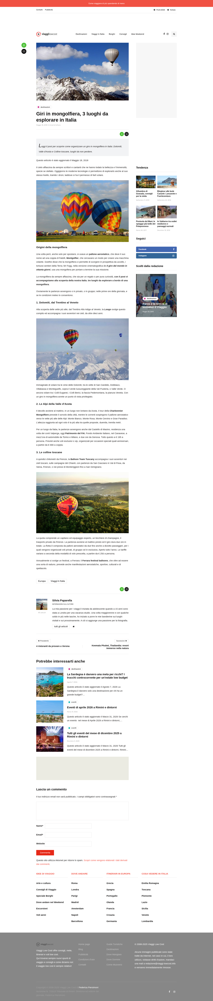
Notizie (173, 10)
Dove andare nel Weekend (50, 902)
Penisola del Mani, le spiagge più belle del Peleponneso (145, 223)
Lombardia (147, 921)
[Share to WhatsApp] (122, 134)
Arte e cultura (43, 883)
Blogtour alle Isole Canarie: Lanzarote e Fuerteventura (167, 193)
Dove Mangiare (114, 954)
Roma (74, 883)
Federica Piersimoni (88, 987)
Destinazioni (81, 34)
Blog (80, 949)
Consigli (123, 34)
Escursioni (42, 908)
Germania (111, 921)
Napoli (74, 915)
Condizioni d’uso (86, 959)
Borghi (112, 34)
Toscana (146, 889)
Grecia (109, 883)
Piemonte (147, 896)
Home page (84, 944)
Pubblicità (49, 10)
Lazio (144, 902)
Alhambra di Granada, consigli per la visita (144, 193)
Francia (110, 908)
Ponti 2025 (160, 10)
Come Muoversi (114, 964)
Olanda (110, 902)
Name (39, 826)
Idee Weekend (137, 34)
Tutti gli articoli (61, 626)
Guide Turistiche (114, 944)
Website (40, 843)
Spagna (110, 889)
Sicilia (145, 908)
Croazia (110, 915)
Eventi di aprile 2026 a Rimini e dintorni (92, 707)
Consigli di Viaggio (46, 889)
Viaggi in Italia (97, 34)
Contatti (39, 10)
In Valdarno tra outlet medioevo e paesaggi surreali (167, 223)
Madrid (75, 902)
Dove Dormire (113, 959)
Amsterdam (77, 908)
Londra (75, 889)
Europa (42, 581)
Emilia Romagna (150, 883)
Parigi (74, 896)
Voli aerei (41, 915)
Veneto (145, 915)
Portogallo (111, 896)
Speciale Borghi (44, 896)
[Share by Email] (126, 134)
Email (39, 834)
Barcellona (77, 921)
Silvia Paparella (62, 600)
